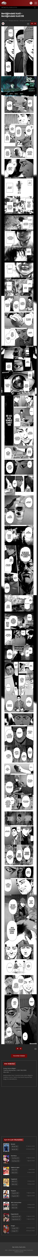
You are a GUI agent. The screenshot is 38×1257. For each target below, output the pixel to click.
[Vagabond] (6, 1182)
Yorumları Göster (19, 1056)
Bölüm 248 (14, 1207)
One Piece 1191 (15, 1158)
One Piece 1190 (15, 1161)
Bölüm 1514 (14, 1172)
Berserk (13, 1144)
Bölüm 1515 (14, 1169)
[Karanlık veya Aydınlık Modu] (3, 23)
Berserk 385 (15, 1149)
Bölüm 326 (14, 1184)
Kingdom (13, 1190)
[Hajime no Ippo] (6, 1171)
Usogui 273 (14, 1231)
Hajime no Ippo (15, 1167)
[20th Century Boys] (6, 1206)
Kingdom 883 (15, 1196)
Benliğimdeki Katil (13, 20)
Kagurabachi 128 (16, 1216)
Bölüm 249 (14, 1205)
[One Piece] (6, 1159)
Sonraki (35, 23)
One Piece (14, 1156)
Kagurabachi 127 (16, 1219)
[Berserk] (6, 1147)
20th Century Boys (16, 1202)
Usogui (13, 1225)
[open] (35, 3)
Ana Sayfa (4, 20)
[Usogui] (6, 1229)
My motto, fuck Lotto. (9, 7)
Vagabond (14, 1179)
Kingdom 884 (15, 1193)
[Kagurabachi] (6, 1217)
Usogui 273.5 (15, 1228)
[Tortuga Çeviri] (4, 3)
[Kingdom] (6, 1194)
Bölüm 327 (14, 1181)
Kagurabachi (14, 1214)
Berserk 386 (15, 1146)
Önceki (31, 23)
